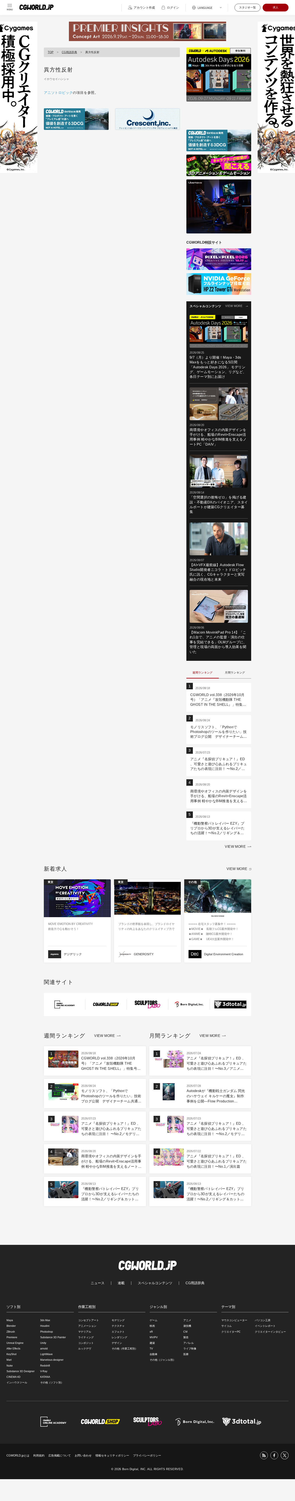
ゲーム (153, 1320)
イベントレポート (265, 1325)
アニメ (187, 1320)
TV (151, 1348)
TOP (51, 52)
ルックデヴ (84, 1348)
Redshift (45, 1365)
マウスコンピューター (234, 1320)
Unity (43, 1343)
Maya (9, 1320)
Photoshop (46, 1331)
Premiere (11, 1337)
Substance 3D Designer (20, 1371)
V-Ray (43, 1371)
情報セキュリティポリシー (112, 1455)
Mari (9, 1359)
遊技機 (187, 1325)
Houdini (44, 1325)
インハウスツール (16, 1382)
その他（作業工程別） (125, 1348)
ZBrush (10, 1331)
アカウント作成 (144, 7)
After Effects (13, 1348)
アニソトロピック (58, 92)
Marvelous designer (51, 1359)
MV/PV (154, 1337)
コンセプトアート (88, 1320)
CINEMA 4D (13, 1376)
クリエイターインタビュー (270, 1331)
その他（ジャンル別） (163, 1359)
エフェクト (118, 1331)
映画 (152, 1325)
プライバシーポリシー (147, 1455)
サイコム (226, 1325)
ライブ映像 (189, 1348)
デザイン (117, 1343)
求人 (275, 7)
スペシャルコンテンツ (155, 1283)
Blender (11, 1325)
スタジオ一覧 (247, 7)
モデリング (118, 1320)
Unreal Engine (15, 1343)
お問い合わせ (83, 1455)
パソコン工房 (262, 1320)
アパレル (188, 1343)
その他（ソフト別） (51, 1382)
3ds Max (45, 1320)
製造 (186, 1337)
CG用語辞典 (69, 52)
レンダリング (119, 1337)
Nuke (9, 1365)
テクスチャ (118, 1325)
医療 (186, 1354)
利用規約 (38, 1455)
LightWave (46, 1354)
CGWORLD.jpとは (17, 1455)
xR (151, 1331)
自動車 (153, 1354)
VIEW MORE (234, 306)
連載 (121, 1283)
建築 (152, 1343)
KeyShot (11, 1354)
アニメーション (87, 1325)
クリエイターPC (231, 1331)
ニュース (98, 1283)
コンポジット (86, 1343)
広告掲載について (59, 1455)
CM (185, 1331)
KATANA (45, 1376)
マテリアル (84, 1331)
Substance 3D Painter (53, 1337)
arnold (44, 1348)
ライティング (86, 1337)
